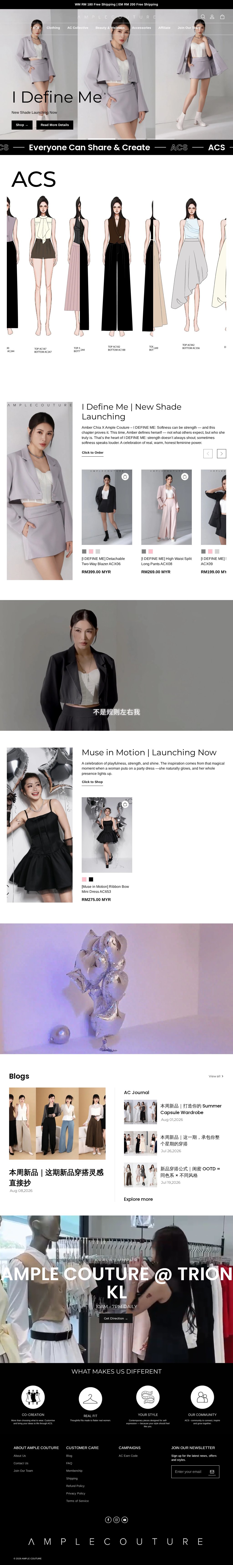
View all (214, 1076)
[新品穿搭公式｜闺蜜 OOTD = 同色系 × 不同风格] (140, 1175)
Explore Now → (116, 125)
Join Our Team (189, 28)
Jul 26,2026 (171, 1151)
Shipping (72, 1478)
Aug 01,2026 (172, 1119)
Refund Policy (75, 1486)
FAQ (69, 1463)
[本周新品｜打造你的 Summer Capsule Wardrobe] (140, 1112)
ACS (36, 28)
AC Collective (77, 28)
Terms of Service (77, 1501)
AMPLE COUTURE (32, 1558)
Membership (74, 1470)
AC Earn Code (128, 1455)
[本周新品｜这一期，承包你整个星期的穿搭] (140, 1143)
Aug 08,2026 (21, 1191)
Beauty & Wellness (110, 28)
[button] (203, 16)
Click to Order (92, 452)
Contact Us (21, 1463)
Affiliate (164, 28)
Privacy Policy (75, 1493)
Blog (69, 1455)
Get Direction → (116, 1318)
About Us (20, 1455)
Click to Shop (92, 782)
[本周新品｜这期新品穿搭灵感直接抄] (57, 1124)
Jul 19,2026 (170, 1182)
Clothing (53, 28)
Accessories (141, 28)
